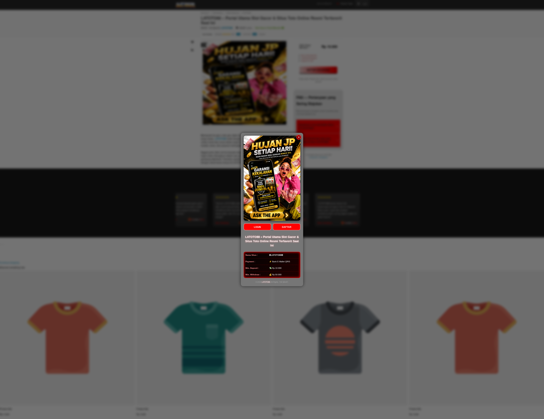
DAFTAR (286, 227)
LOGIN (257, 227)
